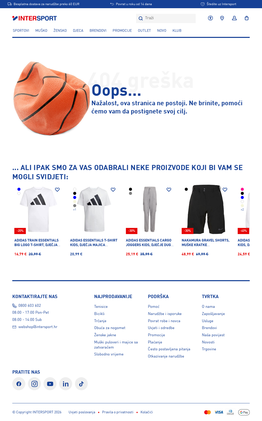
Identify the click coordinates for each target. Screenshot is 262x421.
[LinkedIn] (65, 383)
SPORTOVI (21, 31)
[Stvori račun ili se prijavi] (234, 18)
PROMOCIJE (122, 31)
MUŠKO (41, 31)
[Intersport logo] (35, 18)
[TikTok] (81, 383)
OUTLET (144, 31)
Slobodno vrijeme (109, 354)
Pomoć (153, 307)
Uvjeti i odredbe (161, 328)
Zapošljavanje (213, 314)
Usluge (207, 321)
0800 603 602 (29, 306)
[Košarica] (245, 18)
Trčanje (100, 321)
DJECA (78, 31)
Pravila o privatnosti (118, 412)
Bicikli (99, 314)
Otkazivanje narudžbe (166, 356)
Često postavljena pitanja (169, 349)
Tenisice (101, 307)
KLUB (176, 31)
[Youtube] (50, 383)
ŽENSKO (60, 31)
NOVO (161, 31)
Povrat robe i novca (164, 321)
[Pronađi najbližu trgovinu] (222, 18)
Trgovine (209, 349)
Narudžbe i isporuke (165, 314)
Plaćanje (155, 342)
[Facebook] (18, 383)
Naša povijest (213, 335)
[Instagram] (34, 383)
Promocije (156, 335)
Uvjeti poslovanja (82, 412)
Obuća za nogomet (109, 328)
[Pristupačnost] (210, 18)
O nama (208, 307)
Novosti (208, 342)
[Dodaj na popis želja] (57, 190)
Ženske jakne (105, 335)
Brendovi (98, 31)
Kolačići (146, 412)
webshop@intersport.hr (37, 327)
